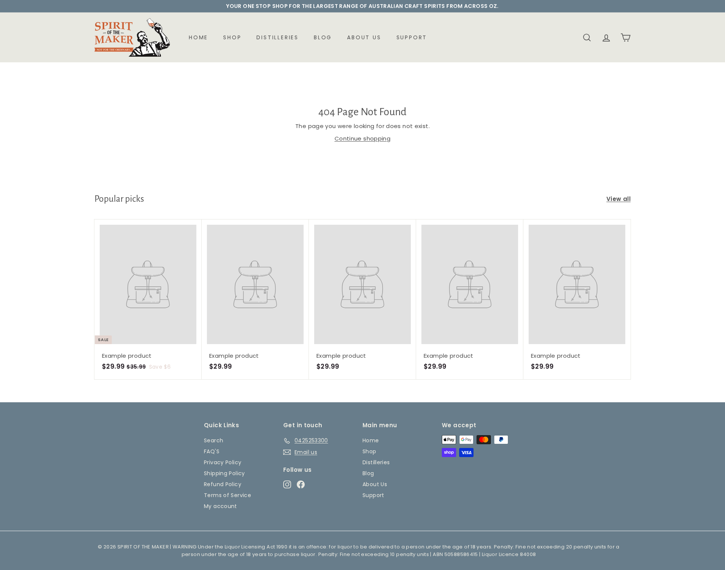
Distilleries (277, 37)
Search (213, 440)
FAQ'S (211, 451)
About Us (364, 37)
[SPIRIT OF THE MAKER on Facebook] (301, 484)
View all (618, 199)
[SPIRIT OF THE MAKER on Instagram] (287, 484)
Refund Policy (222, 484)
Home (198, 37)
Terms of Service (227, 495)
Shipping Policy (224, 473)
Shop (232, 37)
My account (220, 506)
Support (411, 37)
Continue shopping (362, 138)
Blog (323, 37)
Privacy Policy (222, 462)
